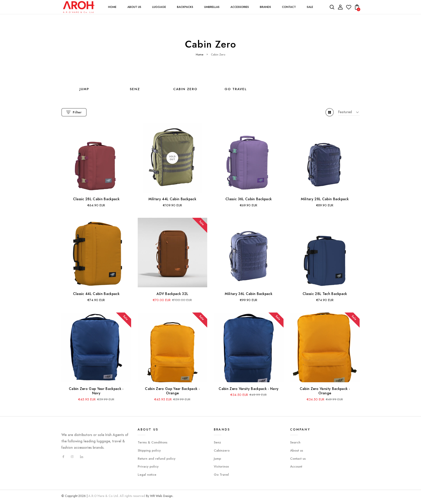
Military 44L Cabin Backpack (172, 199)
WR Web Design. (161, 496)
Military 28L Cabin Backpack (325, 199)
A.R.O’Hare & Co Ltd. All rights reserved (116, 496)
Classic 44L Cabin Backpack (96, 293)
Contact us (298, 458)
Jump (84, 89)
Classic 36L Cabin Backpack (248, 199)
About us (296, 450)
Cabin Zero (185, 89)
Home (199, 54)
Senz (135, 89)
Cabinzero (222, 450)
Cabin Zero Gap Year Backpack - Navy (96, 391)
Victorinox (221, 466)
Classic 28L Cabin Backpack (96, 199)
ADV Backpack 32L (172, 293)
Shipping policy (149, 450)
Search (295, 442)
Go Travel (221, 474)
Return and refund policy (156, 458)
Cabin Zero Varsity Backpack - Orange (325, 391)
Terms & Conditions (152, 442)
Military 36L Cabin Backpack (248, 293)
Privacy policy (148, 466)
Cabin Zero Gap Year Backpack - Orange (172, 391)
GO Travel (236, 89)
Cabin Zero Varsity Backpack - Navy (248, 388)
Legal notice (147, 474)
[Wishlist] (348, 8)
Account (296, 466)
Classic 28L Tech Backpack (325, 293)
